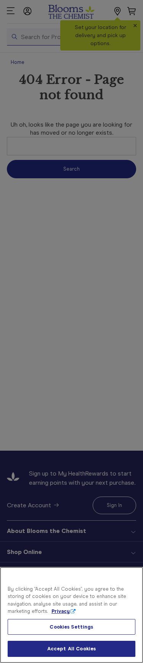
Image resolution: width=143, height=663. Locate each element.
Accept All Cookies (71, 649)
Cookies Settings (71, 627)
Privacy (60, 611)
